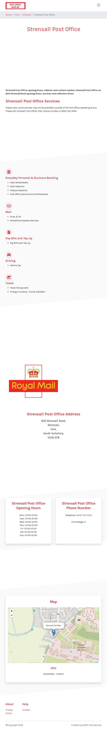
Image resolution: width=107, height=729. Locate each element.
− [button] (12, 615)
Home (9, 14)
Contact (26, 710)
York (17, 14)
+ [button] (12, 611)
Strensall (26, 14)
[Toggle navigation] (98, 5)
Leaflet (96, 662)
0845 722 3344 (84, 515)
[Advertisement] (53, 55)
